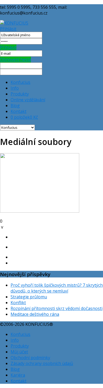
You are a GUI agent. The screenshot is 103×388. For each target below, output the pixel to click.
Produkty (20, 94)
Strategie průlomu (29, 297)
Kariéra (18, 375)
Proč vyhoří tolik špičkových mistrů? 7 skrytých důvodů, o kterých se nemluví (57, 288)
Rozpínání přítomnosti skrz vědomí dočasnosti (56, 308)
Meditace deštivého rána (35, 314)
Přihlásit (8, 29)
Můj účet (19, 352)
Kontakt (18, 111)
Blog (15, 105)
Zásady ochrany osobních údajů (42, 363)
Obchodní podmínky (30, 357)
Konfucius (20, 82)
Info (15, 88)
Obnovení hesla (15, 59)
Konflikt (18, 302)
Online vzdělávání (28, 100)
